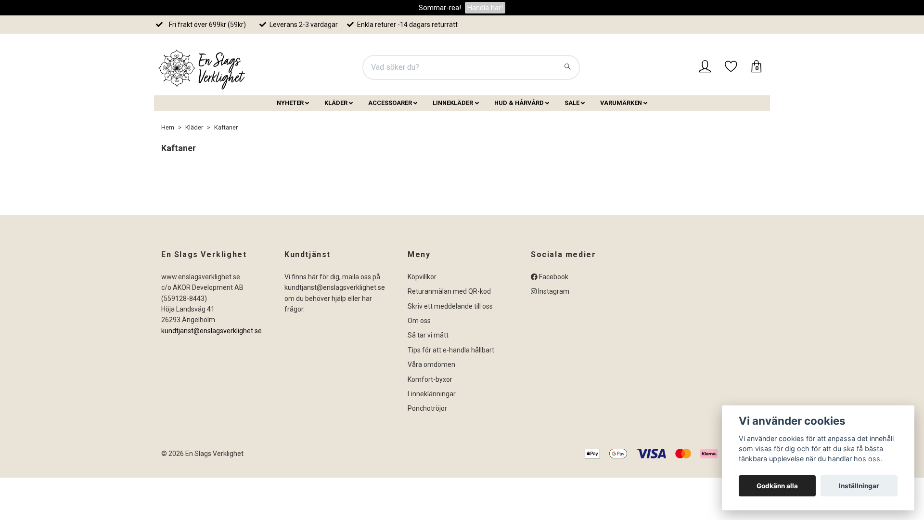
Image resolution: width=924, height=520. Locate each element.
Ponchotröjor (427, 408)
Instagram (553, 291)
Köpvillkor (422, 277)
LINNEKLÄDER (453, 102)
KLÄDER (335, 102)
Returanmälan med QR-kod (449, 291)
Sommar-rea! (440, 7)
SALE (572, 102)
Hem (167, 127)
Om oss (419, 321)
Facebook (553, 277)
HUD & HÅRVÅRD (519, 102)
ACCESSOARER (390, 102)
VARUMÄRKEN (621, 102)
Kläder (194, 127)
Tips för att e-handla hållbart (451, 350)
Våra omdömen (431, 364)
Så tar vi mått (428, 335)
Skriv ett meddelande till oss (450, 306)
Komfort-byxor (430, 379)
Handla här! (485, 7)
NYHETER (290, 102)
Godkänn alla (777, 486)
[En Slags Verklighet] (202, 67)
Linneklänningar (432, 394)
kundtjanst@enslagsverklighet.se (211, 331)
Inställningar (859, 486)
